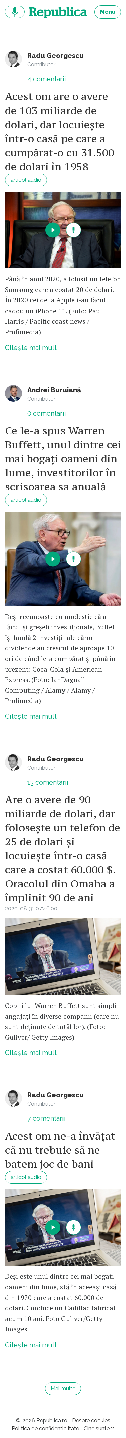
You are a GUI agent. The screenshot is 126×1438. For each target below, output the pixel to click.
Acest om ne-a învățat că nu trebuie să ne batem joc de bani (60, 1150)
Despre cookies (91, 1420)
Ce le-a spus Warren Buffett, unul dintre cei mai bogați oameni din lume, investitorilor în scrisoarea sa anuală (63, 458)
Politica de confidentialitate (45, 1428)
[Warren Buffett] (63, 230)
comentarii (46, 79)
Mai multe (63, 1388)
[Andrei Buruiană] (13, 393)
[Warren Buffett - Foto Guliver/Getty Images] (63, 956)
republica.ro (46, 12)
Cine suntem (99, 1428)
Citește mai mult (31, 348)
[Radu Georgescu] (13, 59)
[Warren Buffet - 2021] (63, 559)
